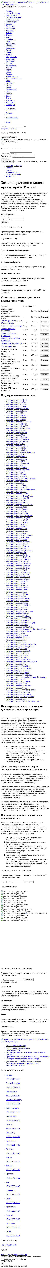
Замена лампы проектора (11, 326)
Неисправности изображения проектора (22, 1059)
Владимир (10, 59)
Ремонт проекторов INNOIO (17, 638)
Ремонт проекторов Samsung (17, 670)
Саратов (9, 46)
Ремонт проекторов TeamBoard (18, 686)
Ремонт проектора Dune (16, 420)
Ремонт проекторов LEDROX (18, 651)
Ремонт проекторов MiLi (16, 583)
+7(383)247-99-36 (13, 1120)
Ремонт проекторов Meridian (17, 579)
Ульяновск (10, 100)
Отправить (29, 882)
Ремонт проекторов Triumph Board (20, 697)
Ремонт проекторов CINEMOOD (19, 516)
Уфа (7, 37)
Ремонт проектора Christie (16, 450)
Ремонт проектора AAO (16, 402)
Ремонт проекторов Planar (16, 609)
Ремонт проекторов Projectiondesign (20, 489)
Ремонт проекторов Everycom (18, 518)
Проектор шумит (13, 1050)
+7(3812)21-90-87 (13, 1203)
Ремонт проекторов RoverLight (18, 668)
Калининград (11, 65)
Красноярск (11, 44)
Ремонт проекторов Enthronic (18, 566)
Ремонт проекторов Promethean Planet (21, 662)
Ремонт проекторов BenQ (16, 400)
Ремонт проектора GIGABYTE (19, 422)
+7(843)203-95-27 (13, 1161)
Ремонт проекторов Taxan (16, 684)
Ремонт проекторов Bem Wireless (19, 535)
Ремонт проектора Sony (15, 465)
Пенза (8, 85)
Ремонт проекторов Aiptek (17, 522)
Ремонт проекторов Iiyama (17, 636)
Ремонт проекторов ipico (16, 642)
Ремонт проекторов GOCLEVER (19, 627)
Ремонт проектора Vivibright (17, 439)
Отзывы (9, 113)
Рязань (8, 87)
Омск (8, 41)
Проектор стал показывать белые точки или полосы (27, 1057)
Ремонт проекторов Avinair (17, 531)
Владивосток (11, 57)
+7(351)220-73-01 (13, 1194)
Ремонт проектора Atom (16, 406)
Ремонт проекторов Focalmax (18, 616)
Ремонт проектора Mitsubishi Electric (21, 478)
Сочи (8, 92)
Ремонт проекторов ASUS (17, 526)
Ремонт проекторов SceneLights (19, 675)
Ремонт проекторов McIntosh (18, 577)
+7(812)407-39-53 (13, 1087)
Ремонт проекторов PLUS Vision (19, 612)
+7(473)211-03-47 (13, 1153)
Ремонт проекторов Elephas (17, 561)
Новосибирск (11, 22)
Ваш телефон (6, 156)
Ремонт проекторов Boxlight (17, 537)
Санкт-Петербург (13, 13)
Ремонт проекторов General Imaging (20, 622)
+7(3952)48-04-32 (13, 1178)
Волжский (10, 61)
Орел (8, 81)
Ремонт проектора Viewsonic (17, 470)
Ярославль (10, 48)
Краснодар (10, 28)
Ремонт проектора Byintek (16, 415)
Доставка (9, 168)
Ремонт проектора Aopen (16, 404)
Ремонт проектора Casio (16, 448)
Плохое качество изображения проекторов (23, 1061)
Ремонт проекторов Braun (16, 540)
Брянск (9, 54)
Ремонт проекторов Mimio (17, 585)
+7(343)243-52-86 (13, 1095)
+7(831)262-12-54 (13, 1104)
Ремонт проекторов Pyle (16, 664)
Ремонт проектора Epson (16, 474)
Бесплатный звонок (9, 137)
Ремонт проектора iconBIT (17, 426)
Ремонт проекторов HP (15, 633)
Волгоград (10, 26)
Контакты (10, 176)
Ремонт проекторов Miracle (17, 588)
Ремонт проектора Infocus (16, 459)
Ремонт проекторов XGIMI (17, 494)
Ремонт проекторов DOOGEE (18, 559)
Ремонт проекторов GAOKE (17, 620)
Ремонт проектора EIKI (15, 454)
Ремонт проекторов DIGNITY (18, 557)
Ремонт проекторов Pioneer (17, 607)
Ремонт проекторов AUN (16, 529)
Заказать (5, 159)
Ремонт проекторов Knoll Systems (20, 646)
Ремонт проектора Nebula (16, 411)
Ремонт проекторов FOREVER (19, 618)
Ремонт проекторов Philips (17, 603)
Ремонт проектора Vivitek (16, 468)
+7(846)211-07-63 (13, 1128)
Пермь (8, 50)
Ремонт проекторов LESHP (17, 657)
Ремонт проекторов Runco (17, 509)
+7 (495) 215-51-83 (9, 128)
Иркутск (9, 1174)
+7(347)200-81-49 (13, 1186)
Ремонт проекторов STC (16, 679)
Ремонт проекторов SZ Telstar (18, 681)
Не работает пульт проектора (18, 1048)
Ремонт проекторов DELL (17, 507)
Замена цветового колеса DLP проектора (11, 322)
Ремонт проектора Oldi (15, 435)
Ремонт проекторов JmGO (17, 502)
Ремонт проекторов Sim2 (16, 492)
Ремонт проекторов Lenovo (17, 655)
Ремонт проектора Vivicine (17, 441)
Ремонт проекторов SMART (17, 498)
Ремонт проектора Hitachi (16, 457)
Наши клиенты (12, 117)
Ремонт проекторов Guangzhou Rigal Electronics (25, 629)
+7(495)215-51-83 (13, 1079)
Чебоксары (10, 105)
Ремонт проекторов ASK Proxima (19, 505)
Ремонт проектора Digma (16, 417)
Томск (8, 98)
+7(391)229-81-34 (13, 1211)
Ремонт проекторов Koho (16, 649)
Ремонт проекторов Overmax (18, 598)
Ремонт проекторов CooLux (17, 546)
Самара (9, 24)
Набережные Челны (14, 78)
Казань (9, 33)
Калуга (9, 68)
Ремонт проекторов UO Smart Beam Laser (23, 701)
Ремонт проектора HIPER (16, 424)
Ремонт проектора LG (15, 483)
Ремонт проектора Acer (15, 472)
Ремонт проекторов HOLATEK (19, 631)
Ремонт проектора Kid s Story (18, 428)
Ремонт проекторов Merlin (17, 581)
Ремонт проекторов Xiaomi (17, 513)
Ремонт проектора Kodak (16, 430)
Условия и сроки (13, 172)
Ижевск (9, 63)
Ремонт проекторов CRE (16, 548)
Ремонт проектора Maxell (16, 433)
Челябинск (10, 39)
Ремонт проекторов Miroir (16, 590)
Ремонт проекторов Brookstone (18, 542)
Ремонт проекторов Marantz (17, 574)
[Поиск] (25, 126)
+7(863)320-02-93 (13, 1112)
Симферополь (11, 89)
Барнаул (9, 52)
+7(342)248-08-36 (13, 1236)
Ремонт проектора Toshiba (16, 476)
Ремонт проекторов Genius (17, 625)
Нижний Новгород (14, 17)
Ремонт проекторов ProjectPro (18, 660)
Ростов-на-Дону (12, 20)
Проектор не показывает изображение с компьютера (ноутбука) (22, 1064)
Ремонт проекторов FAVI (16, 570)
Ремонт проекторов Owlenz (17, 601)
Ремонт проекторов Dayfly (17, 555)
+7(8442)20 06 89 (13, 1137)
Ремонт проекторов (14, 166)
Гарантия (9, 170)
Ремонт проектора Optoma (17, 481)
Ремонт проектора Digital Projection (20, 452)
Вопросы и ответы (13, 174)
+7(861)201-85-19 (13, 1145)
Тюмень (9, 35)
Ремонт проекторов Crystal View (19, 550)
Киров (8, 70)
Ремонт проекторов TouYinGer (18, 694)
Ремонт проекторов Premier (17, 614)
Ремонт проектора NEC (15, 461)
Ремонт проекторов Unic (16, 699)
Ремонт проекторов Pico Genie (18, 605)
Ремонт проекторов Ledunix (17, 653)
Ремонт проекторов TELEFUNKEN (20, 690)
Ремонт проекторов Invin (16, 640)
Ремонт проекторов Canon (17, 446)
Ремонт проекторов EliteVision (18, 564)
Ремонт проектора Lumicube (17, 409)
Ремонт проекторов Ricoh (16, 500)
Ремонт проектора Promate (17, 437)
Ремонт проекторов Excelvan (18, 568)
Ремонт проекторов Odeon (17, 594)
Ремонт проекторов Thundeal (18, 692)
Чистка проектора (8, 346)
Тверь (8, 96)
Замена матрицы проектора (8, 330)
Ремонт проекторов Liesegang (18, 572)
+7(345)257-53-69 (13, 1170)
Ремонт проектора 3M (15, 413)
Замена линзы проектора (11, 343)
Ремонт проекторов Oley (16, 596)
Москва (10, 7)
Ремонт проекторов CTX (16, 553)
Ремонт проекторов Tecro (16, 688)
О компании (11, 109)
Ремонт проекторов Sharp (16, 511)
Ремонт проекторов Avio (16, 533)
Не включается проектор (16, 1046)
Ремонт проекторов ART (16, 524)
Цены (8, 122)
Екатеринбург (11, 15)
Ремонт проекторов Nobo (16, 592)
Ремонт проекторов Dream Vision (19, 496)
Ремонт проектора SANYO (17, 487)
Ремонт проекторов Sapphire (17, 673)
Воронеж (9, 30)
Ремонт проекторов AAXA (17, 520)
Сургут (9, 94)
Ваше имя (5, 154)
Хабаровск (10, 102)
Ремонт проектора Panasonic (17, 463)
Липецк (9, 74)
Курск (8, 72)
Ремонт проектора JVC (15, 444)
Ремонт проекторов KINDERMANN (21, 644)
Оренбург (10, 83)
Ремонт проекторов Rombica (17, 666)
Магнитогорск (12, 76)
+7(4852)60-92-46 (13, 1227)
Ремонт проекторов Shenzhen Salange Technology (26, 677)
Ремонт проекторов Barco (16, 485)
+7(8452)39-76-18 (13, 1219)
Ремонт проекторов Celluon (17, 544)
